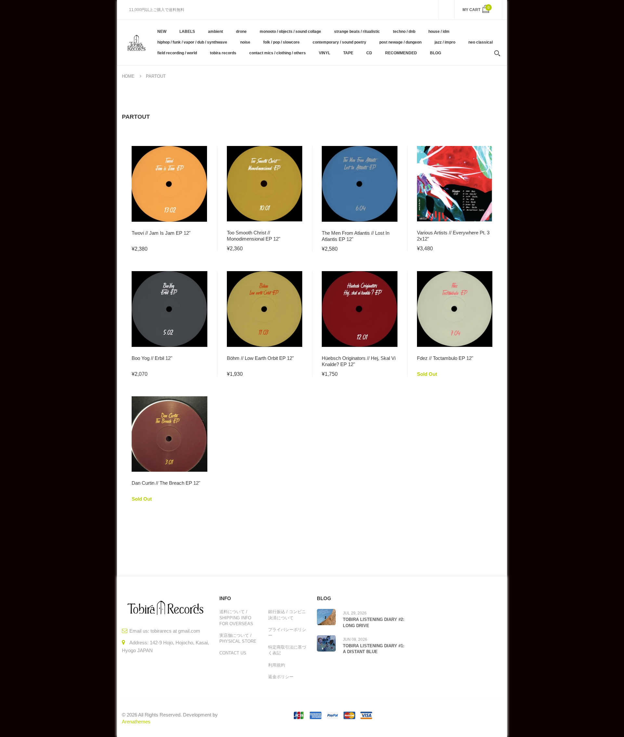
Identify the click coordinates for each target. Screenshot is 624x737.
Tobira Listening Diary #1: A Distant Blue (373, 648)
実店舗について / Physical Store (237, 638)
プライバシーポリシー (287, 632)
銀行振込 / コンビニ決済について (287, 614)
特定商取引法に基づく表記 (287, 650)
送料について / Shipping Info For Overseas (236, 617)
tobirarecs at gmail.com (175, 631)
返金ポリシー (280, 676)
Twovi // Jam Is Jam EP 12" (161, 233)
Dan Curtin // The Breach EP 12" (166, 483)
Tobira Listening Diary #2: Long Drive (373, 622)
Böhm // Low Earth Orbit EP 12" (260, 358)
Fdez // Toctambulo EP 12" (445, 358)
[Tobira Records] (136, 42)
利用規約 (276, 665)
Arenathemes (136, 721)
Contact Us (232, 653)
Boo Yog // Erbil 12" (152, 358)
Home (128, 76)
